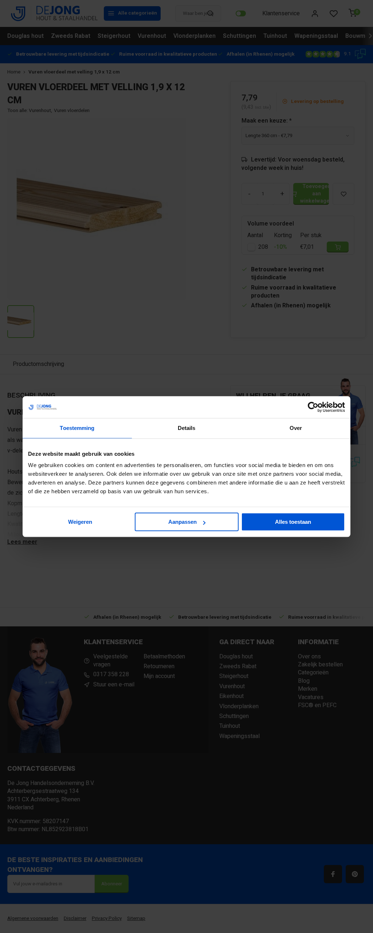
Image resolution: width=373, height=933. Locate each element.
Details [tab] (187, 428)
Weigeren (80, 522)
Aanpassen (182, 522)
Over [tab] (296, 428)
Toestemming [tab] (77, 428)
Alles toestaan (293, 522)
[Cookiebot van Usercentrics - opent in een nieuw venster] (313, 407)
